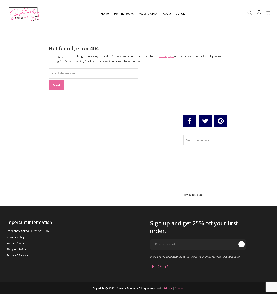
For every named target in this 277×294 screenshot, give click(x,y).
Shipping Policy (16, 249)
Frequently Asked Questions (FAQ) (28, 231)
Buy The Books (123, 13)
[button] (153, 267)
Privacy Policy (15, 237)
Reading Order (148, 13)
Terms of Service (17, 255)
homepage (166, 56)
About (167, 13)
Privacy (167, 288)
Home (105, 13)
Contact (181, 13)
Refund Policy (15, 243)
